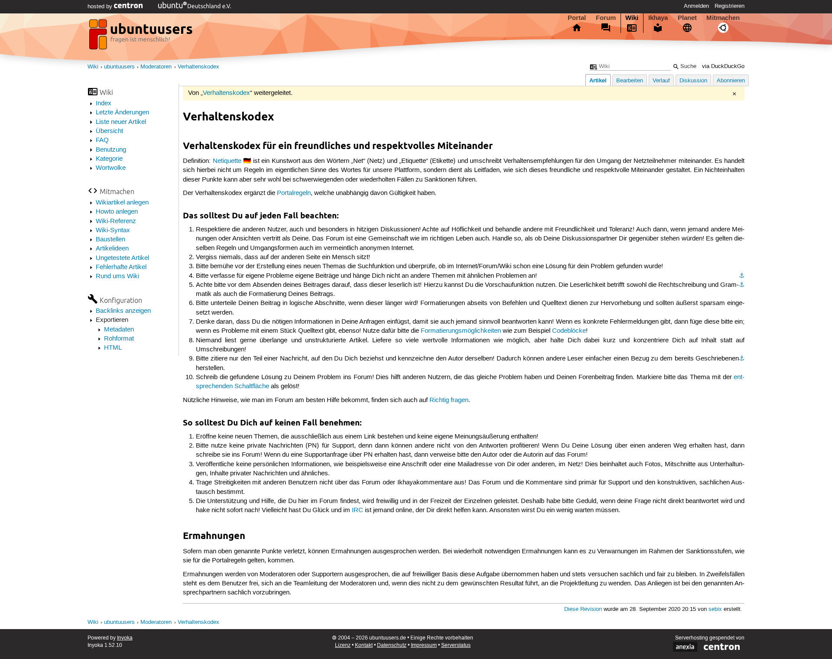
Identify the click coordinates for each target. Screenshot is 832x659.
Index (103, 103)
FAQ (102, 140)
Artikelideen (112, 249)
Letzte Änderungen (122, 113)
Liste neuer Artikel (121, 122)
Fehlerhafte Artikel (121, 267)
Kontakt (364, 645)
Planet (687, 17)
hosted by (101, 6)
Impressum (424, 645)
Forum (606, 17)
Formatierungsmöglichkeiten (461, 331)
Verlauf (661, 81)
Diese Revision (583, 609)
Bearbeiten (629, 81)
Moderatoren (156, 67)
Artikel (598, 80)
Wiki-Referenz (116, 221)
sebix (715, 609)
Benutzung (111, 150)
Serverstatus (456, 645)
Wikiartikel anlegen (122, 203)
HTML (113, 348)
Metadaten (119, 330)
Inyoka (125, 638)
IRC (357, 510)
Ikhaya (658, 17)
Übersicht (109, 131)
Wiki (631, 17)
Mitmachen (723, 17)
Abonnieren (731, 81)
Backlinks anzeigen (123, 311)
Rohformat (119, 339)
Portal (577, 17)
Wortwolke (111, 168)
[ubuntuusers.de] (142, 36)
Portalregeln (294, 193)
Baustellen (110, 239)
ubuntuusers (119, 67)
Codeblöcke (569, 331)
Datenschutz (391, 645)
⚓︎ (741, 276)
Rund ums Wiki (117, 276)
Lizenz (343, 645)
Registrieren (729, 6)
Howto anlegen (117, 212)
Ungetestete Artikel (122, 258)
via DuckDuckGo (723, 66)
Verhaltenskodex (198, 67)
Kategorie (109, 159)
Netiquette (227, 161)
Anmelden (696, 6)
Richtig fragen (448, 400)
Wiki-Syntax (113, 230)
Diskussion (693, 81)
